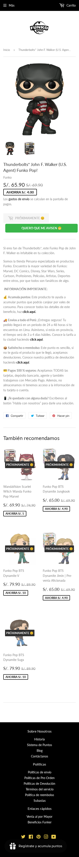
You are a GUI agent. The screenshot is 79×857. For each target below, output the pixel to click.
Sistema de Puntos (39, 745)
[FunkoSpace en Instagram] (46, 837)
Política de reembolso (39, 795)
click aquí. (29, 312)
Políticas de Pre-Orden (39, 778)
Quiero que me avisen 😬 (41, 228)
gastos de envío (19, 199)
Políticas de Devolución (39, 783)
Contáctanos (39, 756)
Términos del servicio (40, 789)
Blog (40, 750)
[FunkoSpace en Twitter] (23, 837)
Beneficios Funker (40, 822)
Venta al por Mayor (39, 816)
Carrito (71, 5)
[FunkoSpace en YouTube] (53, 837)
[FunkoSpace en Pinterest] (38, 837)
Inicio (6, 50)
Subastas (40, 800)
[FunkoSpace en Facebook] (31, 837)
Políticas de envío (39, 772)
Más (11, 5)
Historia (39, 739)
